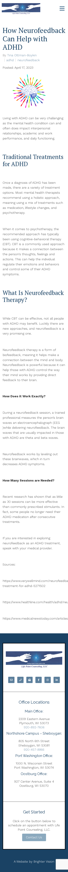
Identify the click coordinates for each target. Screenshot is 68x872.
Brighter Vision (43, 861)
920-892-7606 (34, 727)
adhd (10, 60)
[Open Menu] (62, 9)
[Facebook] (38, 680)
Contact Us (34, 837)
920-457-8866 (34, 749)
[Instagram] (47, 680)
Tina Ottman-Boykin (22, 55)
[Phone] (20, 680)
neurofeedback (28, 60)
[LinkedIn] (57, 680)
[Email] (11, 680)
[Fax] (29, 680)
